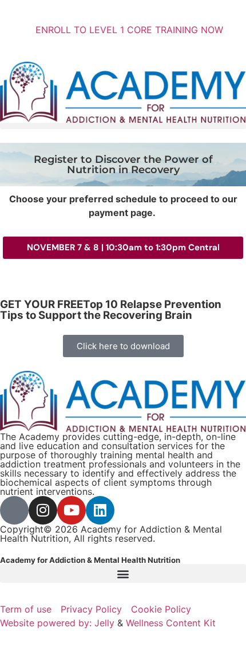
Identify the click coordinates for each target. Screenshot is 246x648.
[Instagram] (43, 510)
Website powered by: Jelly (57, 623)
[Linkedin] (100, 510)
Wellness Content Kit (171, 623)
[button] (123, 126)
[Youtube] (71, 510)
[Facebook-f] (14, 510)
